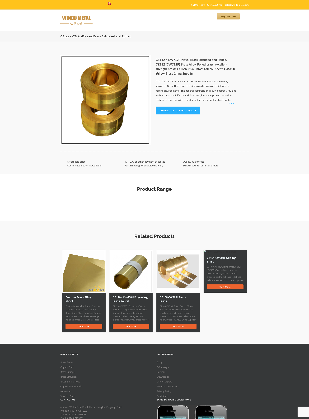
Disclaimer (162, 396)
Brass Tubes (66, 362)
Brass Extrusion (68, 376)
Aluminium (65, 391)
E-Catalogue (163, 367)
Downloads (163, 376)
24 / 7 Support (164, 381)
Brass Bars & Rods (70, 381)
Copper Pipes (67, 367)
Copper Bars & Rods (71, 386)
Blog (159, 362)
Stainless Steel (67, 396)
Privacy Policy (164, 391)
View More (83, 326)
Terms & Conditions (167, 386)
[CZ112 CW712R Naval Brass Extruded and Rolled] (105, 100)
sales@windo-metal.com (237, 4)
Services (161, 371)
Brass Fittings (67, 371)
